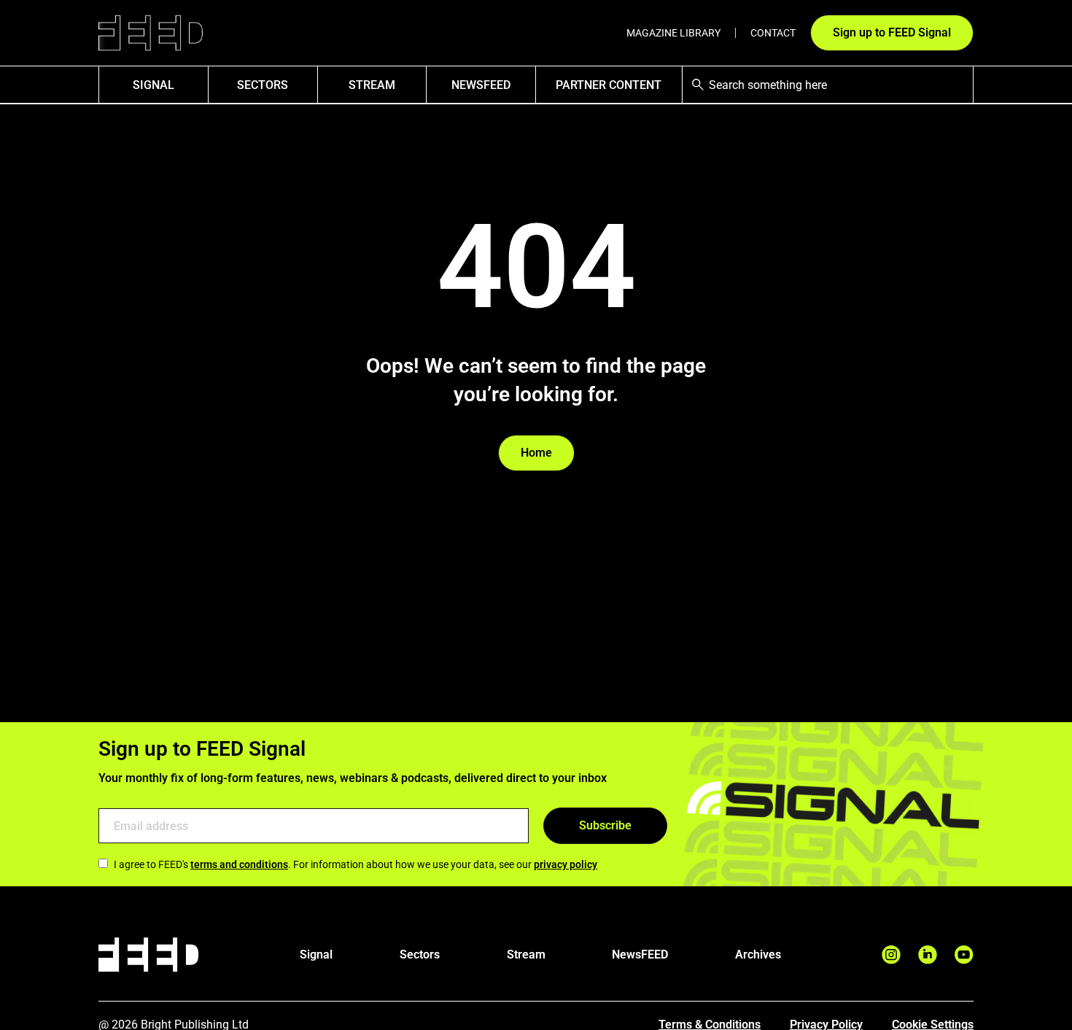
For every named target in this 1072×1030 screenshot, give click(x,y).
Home (536, 453)
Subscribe (605, 825)
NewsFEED (480, 85)
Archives (758, 954)
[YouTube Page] (964, 954)
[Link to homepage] (150, 33)
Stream (372, 85)
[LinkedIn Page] (927, 954)
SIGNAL (153, 85)
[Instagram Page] (891, 954)
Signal (316, 954)
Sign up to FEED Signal (892, 32)
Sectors (262, 85)
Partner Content (608, 85)
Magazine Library (673, 33)
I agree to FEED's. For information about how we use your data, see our (355, 864)
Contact (773, 33)
